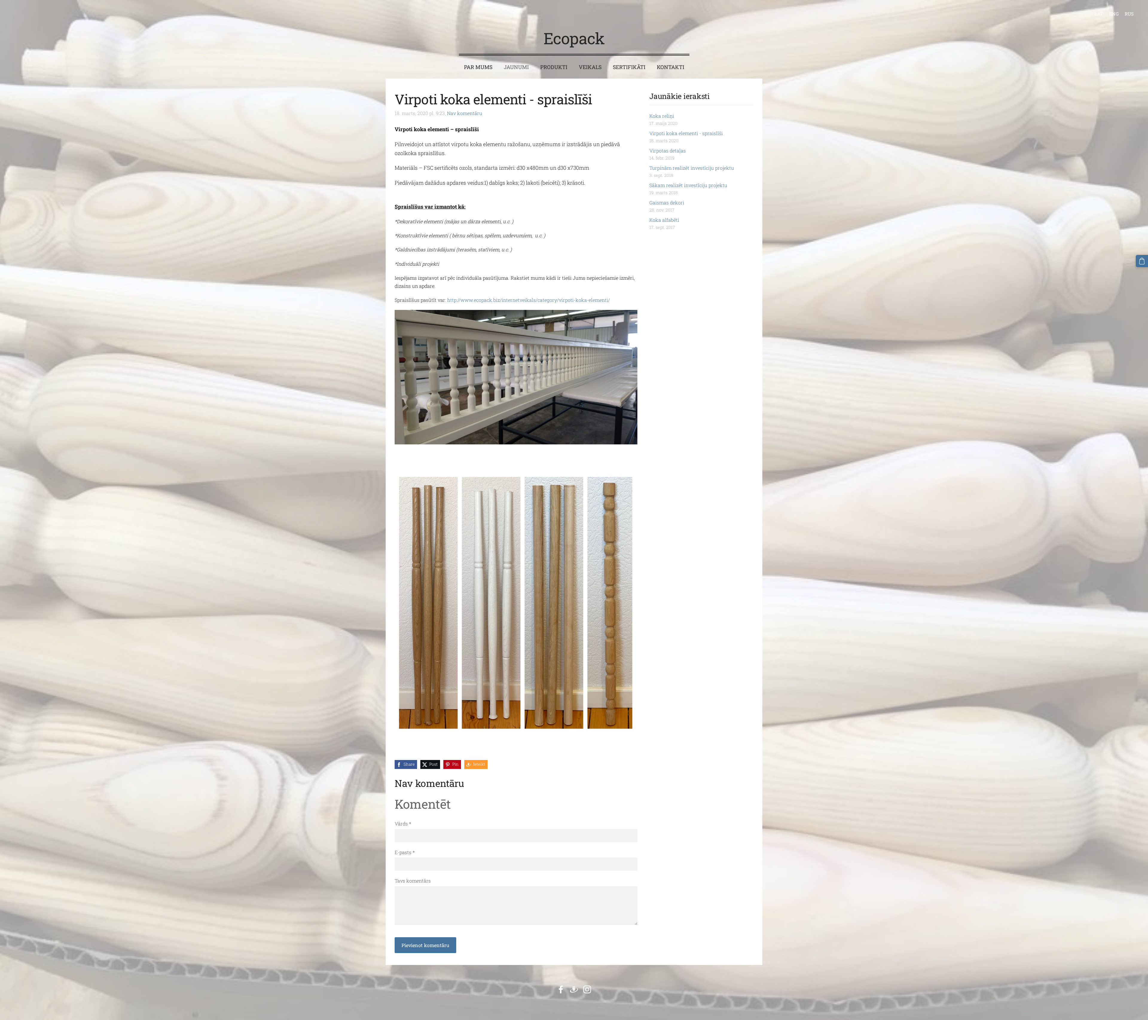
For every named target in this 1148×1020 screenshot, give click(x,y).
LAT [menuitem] (1098, 14)
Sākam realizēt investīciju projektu (688, 185)
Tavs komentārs (413, 880)
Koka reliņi (661, 116)
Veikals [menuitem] (590, 67)
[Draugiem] (574, 989)
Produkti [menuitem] (553, 67)
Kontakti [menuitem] (670, 67)
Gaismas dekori (666, 202)
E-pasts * (405, 852)
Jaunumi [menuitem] (516, 67)
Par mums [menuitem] (478, 67)
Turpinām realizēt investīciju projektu (691, 168)
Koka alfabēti (664, 220)
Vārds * (403, 823)
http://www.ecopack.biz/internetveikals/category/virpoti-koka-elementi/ (528, 300)
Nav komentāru (464, 113)
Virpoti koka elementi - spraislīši (686, 133)
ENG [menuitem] (1114, 14)
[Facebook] (561, 989)
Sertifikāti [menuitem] (629, 67)
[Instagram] (587, 989)
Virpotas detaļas (667, 150)
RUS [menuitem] (1129, 14)
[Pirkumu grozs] (1142, 261)
